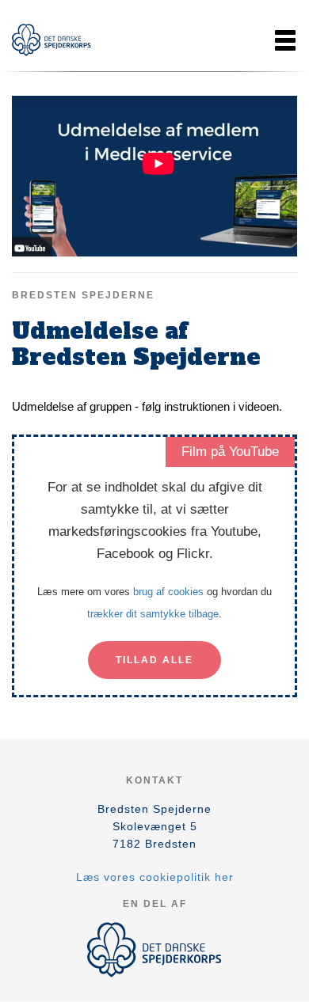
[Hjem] (51, 40)
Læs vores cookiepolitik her (155, 877)
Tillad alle (154, 660)
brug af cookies (168, 592)
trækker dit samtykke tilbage (153, 614)
